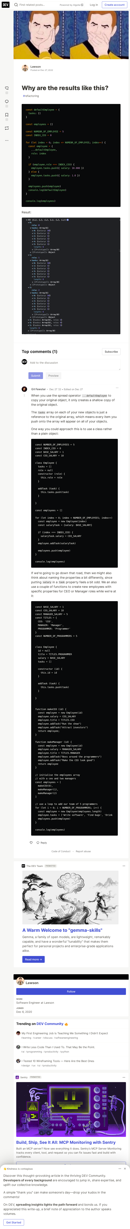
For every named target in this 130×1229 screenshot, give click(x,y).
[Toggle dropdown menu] (117, 388)
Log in (94, 4)
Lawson (35, 66)
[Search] (16, 5)
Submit (35, 375)
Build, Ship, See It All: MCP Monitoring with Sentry (66, 1142)
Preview (53, 375)
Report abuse (83, 851)
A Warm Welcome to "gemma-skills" (62, 930)
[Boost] (6, 128)
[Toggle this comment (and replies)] (25, 395)
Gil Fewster (38, 389)
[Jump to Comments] (6, 103)
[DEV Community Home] (5, 4)
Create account (115, 4)
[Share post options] (6, 140)
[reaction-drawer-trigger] (6, 90)
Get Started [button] (13, 1222)
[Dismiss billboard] (125, 1168)
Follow (71, 991)
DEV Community (50, 1024)
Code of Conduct (60, 851)
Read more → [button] (33, 959)
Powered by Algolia (70, 5)
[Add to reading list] (6, 116)
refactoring (31, 96)
